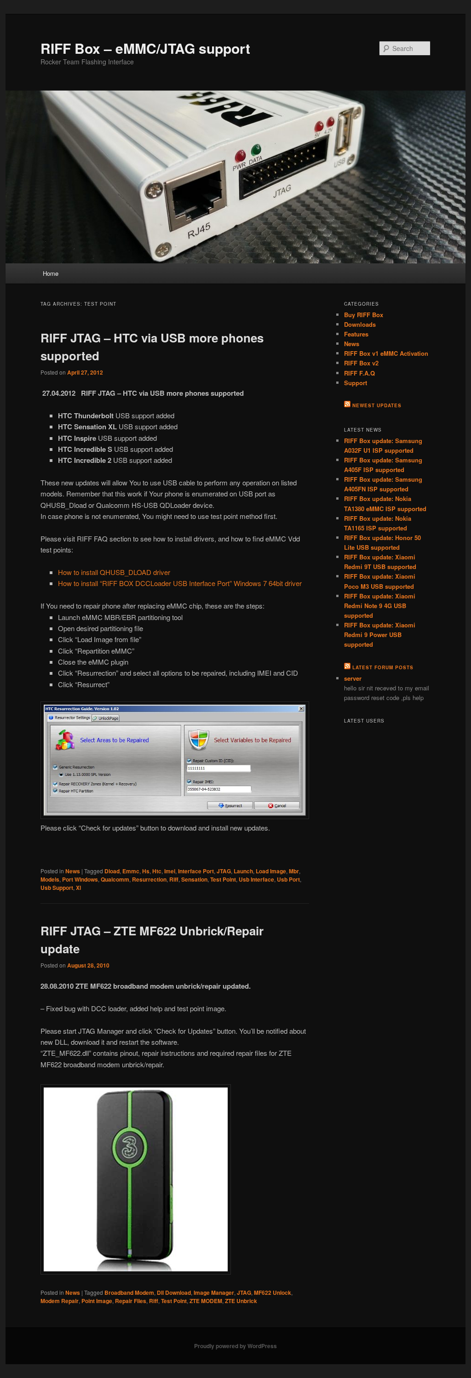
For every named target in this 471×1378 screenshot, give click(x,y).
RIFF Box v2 (361, 363)
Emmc (130, 871)
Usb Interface (256, 879)
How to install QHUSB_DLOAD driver (114, 572)
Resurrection (149, 879)
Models (49, 879)
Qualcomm (115, 879)
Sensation (194, 879)
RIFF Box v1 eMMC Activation (386, 353)
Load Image (271, 871)
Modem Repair (59, 1301)
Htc (156, 871)
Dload (112, 871)
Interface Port (196, 871)
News (72, 871)
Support (355, 382)
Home (50, 273)
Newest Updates (377, 405)
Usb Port (288, 879)
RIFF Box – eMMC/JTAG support (145, 48)
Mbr (294, 871)
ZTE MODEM (206, 1301)
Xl (78, 887)
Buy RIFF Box (363, 314)
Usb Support (56, 887)
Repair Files (130, 1301)
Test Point (223, 879)
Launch (243, 871)
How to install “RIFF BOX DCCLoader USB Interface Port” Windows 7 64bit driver (180, 583)
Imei (169, 871)
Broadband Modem (129, 1292)
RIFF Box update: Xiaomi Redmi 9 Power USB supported (379, 635)
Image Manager (214, 1292)
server (353, 678)
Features (356, 334)
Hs (145, 871)
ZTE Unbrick (241, 1301)
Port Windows (80, 879)
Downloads (360, 324)
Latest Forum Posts (383, 667)
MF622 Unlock (272, 1292)
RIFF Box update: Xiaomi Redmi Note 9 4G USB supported (379, 606)
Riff (173, 879)
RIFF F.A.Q (359, 373)
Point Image (96, 1301)
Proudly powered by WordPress (235, 1346)
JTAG (224, 871)
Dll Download (174, 1292)
